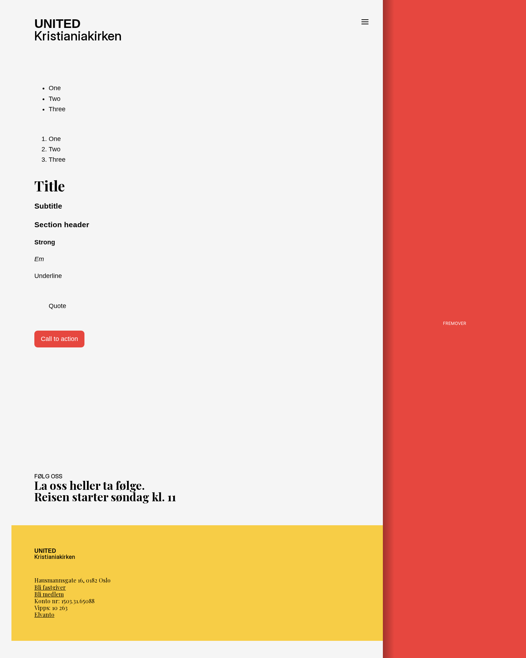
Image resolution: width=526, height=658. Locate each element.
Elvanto (44, 614)
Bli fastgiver (50, 587)
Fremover (454, 323)
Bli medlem (49, 594)
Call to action (59, 338)
